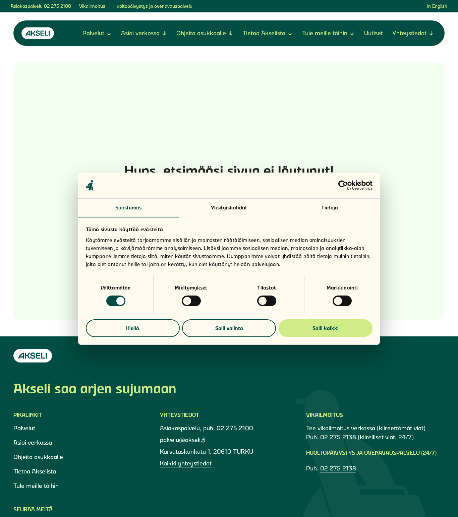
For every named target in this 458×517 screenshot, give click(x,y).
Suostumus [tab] (128, 207)
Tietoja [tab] (329, 207)
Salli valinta (229, 328)
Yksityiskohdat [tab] (229, 207)
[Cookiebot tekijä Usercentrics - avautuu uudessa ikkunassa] (343, 185)
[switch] (191, 301)
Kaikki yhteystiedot (186, 463)
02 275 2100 (57, 6)
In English (437, 6)
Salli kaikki (325, 328)
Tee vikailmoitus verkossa (340, 428)
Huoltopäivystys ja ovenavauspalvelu (152, 6)
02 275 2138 (338, 437)
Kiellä (132, 328)
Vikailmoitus (92, 6)
